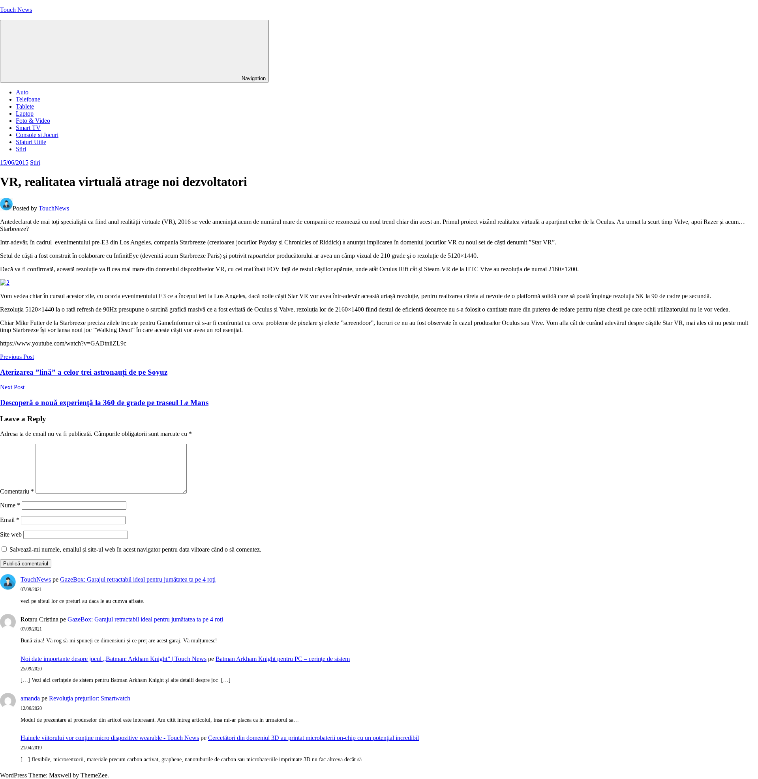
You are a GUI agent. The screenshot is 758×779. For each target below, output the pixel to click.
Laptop (25, 113)
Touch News (16, 9)
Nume (10, 505)
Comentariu (17, 491)
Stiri (21, 149)
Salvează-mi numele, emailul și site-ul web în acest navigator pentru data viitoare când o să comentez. (135, 549)
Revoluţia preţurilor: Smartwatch (89, 698)
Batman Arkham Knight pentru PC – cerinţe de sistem (283, 658)
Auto (22, 92)
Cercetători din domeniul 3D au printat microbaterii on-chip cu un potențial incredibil (313, 737)
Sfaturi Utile (31, 142)
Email (9, 519)
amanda (30, 698)
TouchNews (54, 208)
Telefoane (28, 99)
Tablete (25, 106)
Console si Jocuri (37, 134)
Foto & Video (33, 120)
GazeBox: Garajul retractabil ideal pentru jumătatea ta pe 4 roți (138, 579)
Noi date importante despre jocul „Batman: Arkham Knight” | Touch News (113, 658)
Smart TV (28, 127)
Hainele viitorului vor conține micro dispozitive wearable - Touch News (110, 737)
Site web (11, 534)
